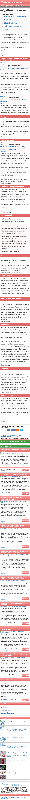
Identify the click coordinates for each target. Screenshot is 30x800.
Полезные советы (5, 710)
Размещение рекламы (16, 784)
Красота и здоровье (6, 712)
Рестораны (4, 707)
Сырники (6, 29)
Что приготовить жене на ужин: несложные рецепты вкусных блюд (12, 577)
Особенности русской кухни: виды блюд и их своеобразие (14, 654)
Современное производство (10, 20)
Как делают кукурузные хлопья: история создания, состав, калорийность (14, 551)
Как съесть (6, 28)
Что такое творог (8, 19)
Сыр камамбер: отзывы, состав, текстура (14, 474)
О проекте (3, 783)
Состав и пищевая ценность (10, 23)
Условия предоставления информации (10, 797)
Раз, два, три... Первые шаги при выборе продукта (15, 16)
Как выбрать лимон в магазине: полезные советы (15, 450)
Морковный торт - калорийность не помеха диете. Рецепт (12, 498)
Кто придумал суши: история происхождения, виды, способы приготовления (17, 148)
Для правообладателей (16, 785)
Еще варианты (7, 30)
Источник (3, 421)
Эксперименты (7, 25)
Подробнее (25, 470)
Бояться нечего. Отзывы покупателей (12, 26)
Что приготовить (5, 706)
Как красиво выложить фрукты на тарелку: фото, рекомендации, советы (18, 100)
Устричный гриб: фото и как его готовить (14, 680)
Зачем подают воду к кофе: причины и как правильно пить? (15, 628)
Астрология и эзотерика (7, 713)
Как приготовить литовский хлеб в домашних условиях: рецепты (12, 525)
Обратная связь (4, 784)
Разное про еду (4, 470)
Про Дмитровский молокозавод (11, 18)
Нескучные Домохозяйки (12, 2)
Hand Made (4, 709)
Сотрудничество (15, 783)
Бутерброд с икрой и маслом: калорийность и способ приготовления (18, 67)
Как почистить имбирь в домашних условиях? (12, 603)
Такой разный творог (9, 22)
